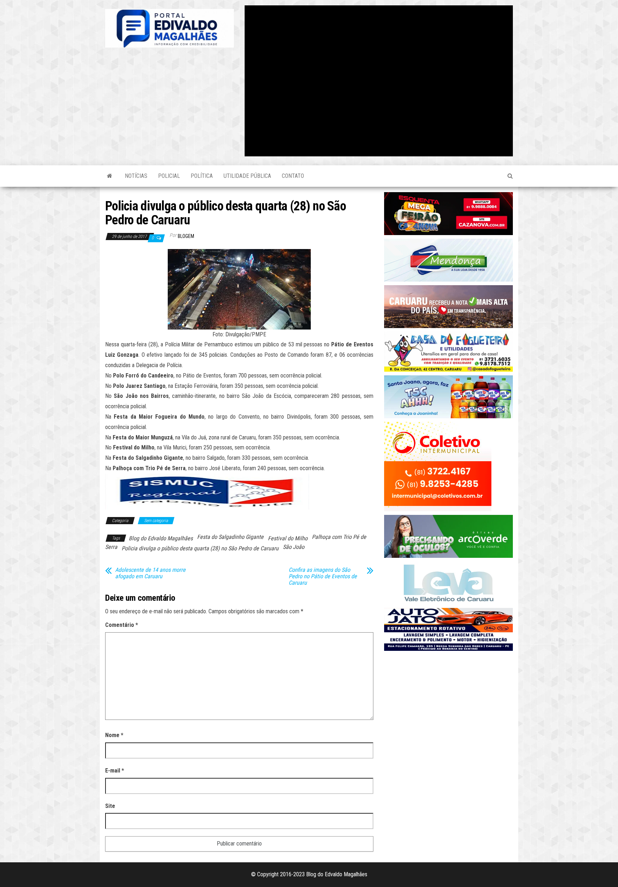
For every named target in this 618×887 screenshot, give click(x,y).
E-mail (114, 770)
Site (110, 806)
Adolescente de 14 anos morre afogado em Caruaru (150, 573)
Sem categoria (156, 520)
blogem (186, 236)
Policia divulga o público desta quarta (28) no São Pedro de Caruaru (200, 548)
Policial (169, 175)
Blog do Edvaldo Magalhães (161, 538)
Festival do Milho (288, 538)
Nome (114, 735)
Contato (293, 175)
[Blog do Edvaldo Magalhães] (109, 176)
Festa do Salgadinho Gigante (230, 536)
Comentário (121, 625)
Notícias (136, 175)
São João (293, 547)
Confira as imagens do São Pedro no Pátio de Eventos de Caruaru (323, 576)
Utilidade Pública (247, 175)
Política (202, 175)
